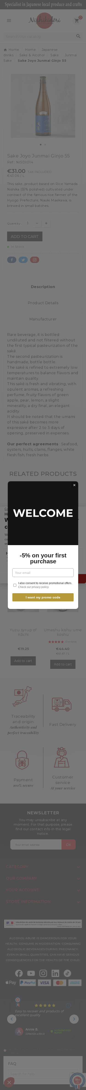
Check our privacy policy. (33, 587)
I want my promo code (43, 597)
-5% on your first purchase (43, 558)
